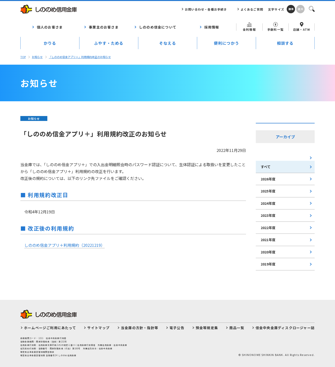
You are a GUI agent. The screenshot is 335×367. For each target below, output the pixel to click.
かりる (50, 43)
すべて (266, 166)
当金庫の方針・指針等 (139, 327)
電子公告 (176, 327)
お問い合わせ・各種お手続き (206, 9)
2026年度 (268, 178)
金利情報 (249, 29)
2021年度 (268, 239)
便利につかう (226, 43)
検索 (311, 8)
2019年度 (268, 264)
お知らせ (37, 57)
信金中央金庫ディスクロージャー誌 (285, 327)
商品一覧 (236, 327)
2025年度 (268, 191)
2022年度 (268, 227)
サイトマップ (98, 327)
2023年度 (268, 215)
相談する (285, 43)
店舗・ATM (301, 29)
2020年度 (268, 252)
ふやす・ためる (108, 43)
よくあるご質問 (252, 9)
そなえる (167, 43)
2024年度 (268, 203)
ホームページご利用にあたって (50, 327)
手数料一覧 (275, 29)
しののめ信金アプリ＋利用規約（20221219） (64, 245)
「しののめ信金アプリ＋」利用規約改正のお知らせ (80, 57)
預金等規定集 (207, 327)
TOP (23, 57)
